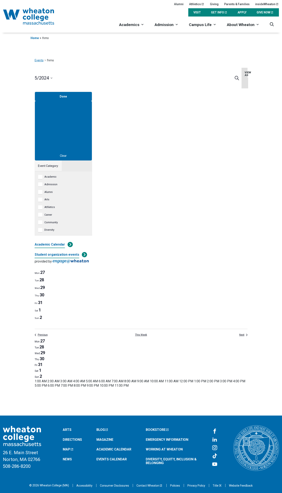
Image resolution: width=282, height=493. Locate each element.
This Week (141, 334)
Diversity (49, 229)
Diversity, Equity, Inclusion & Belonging (171, 461)
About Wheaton (241, 24)
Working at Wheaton (164, 449)
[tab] (40, 272)
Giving (214, 4)
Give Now (263, 12)
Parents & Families (237, 4)
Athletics (195, 4)
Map (66, 449)
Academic (50, 176)
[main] (141, 228)
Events (39, 60)
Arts (46, 199)
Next (241, 334)
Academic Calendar (50, 244)
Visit (197, 12)
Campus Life (200, 24)
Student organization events (57, 255)
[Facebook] (214, 431)
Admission (164, 24)
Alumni (179, 4)
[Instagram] (214, 448)
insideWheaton (265, 4)
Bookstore (156, 430)
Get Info (217, 12)
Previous (43, 334)
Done (63, 96)
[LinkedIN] (214, 440)
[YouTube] (214, 464)
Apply (242, 12)
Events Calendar (111, 459)
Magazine (104, 440)
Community (51, 222)
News (67, 459)
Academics (129, 24)
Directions (72, 440)
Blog (100, 430)
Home (35, 38)
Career (48, 214)
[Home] (34, 16)
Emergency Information (167, 440)
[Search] (272, 24)
